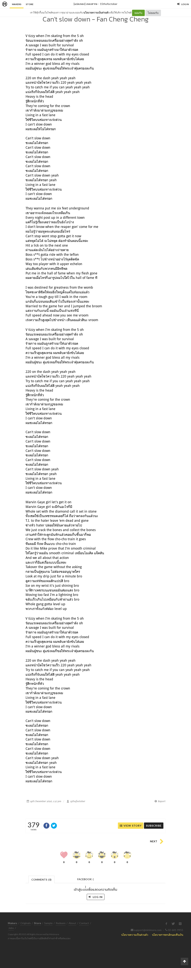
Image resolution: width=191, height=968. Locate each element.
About (72, 923)
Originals (25, 923)
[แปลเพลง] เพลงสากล (85, 3)
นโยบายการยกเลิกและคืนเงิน (167, 934)
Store (29, 4)
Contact (84, 923)
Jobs (11, 928)
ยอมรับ (138, 12)
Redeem (60, 923)
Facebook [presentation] (85, 880)
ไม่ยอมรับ (153, 12)
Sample (48, 923)
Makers (16, 4)
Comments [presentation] (41, 879)
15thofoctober (108, 3)
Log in (97, 897)
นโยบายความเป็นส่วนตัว (96, 12)
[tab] (41, 879)
